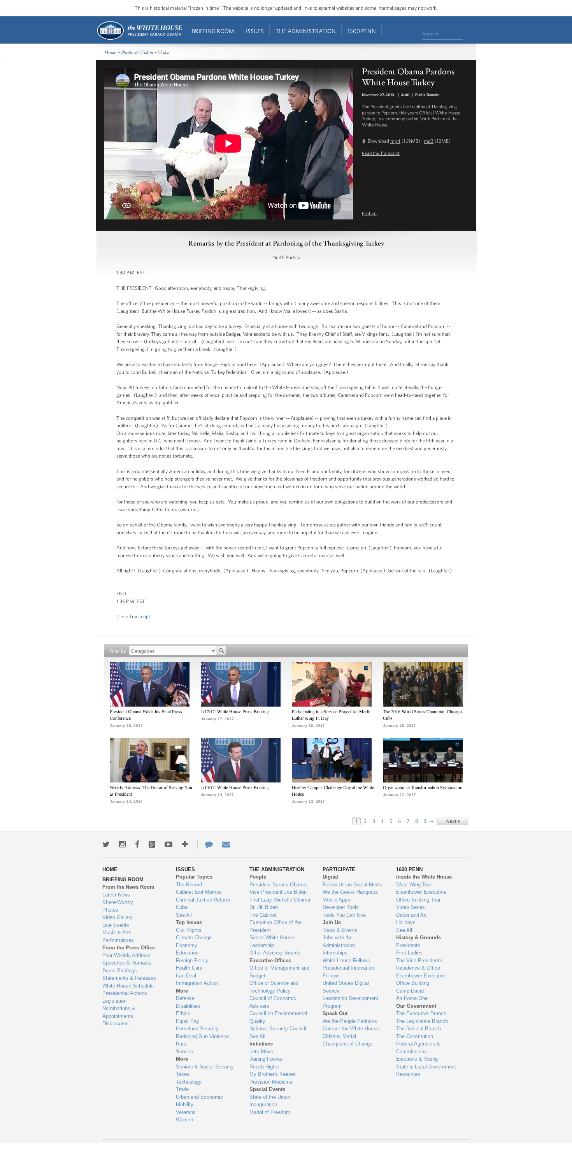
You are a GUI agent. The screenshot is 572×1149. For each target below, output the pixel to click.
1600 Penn (361, 31)
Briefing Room (213, 31)
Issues (255, 31)
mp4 (395, 141)
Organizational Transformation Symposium (422, 787)
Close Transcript (133, 616)
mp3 (428, 141)
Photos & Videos (137, 52)
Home (139, 30)
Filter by (118, 651)
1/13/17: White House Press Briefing (235, 787)
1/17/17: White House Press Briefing (235, 711)
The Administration (305, 31)
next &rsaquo (452, 821)
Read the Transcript (381, 153)
